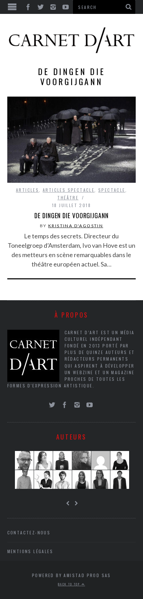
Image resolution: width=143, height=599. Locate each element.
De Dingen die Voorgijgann (71, 215)
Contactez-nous (29, 532)
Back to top (70, 584)
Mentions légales (30, 551)
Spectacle (111, 190)
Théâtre (67, 197)
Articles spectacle (68, 190)
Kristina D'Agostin (75, 225)
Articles (27, 190)
